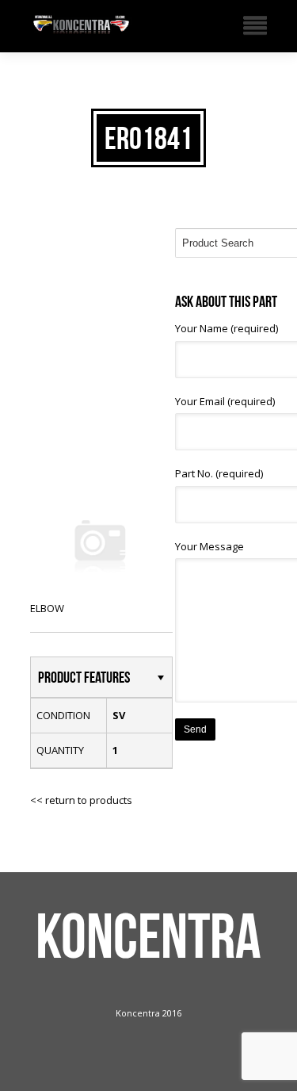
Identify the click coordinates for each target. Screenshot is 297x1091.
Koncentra (148, 935)
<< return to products (81, 800)
